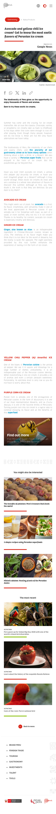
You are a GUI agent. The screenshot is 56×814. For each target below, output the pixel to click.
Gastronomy (12, 20)
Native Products (29, 20)
